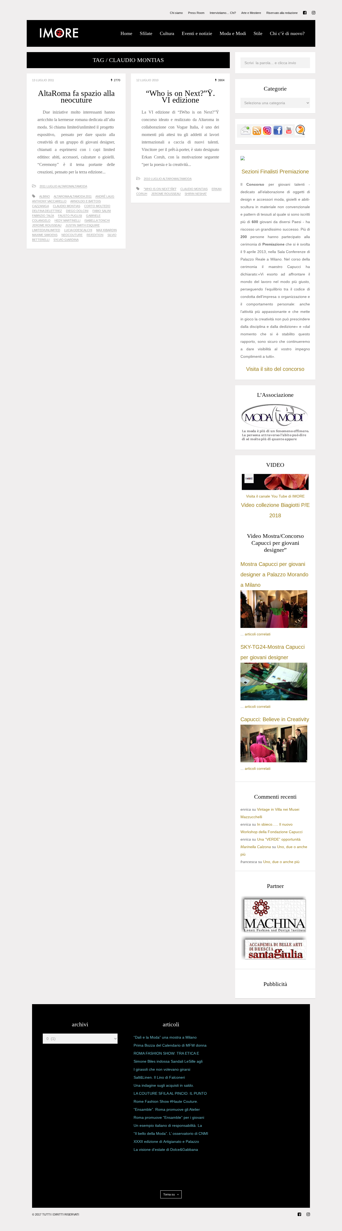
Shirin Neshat (196, 193)
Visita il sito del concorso (275, 369)
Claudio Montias (66, 206)
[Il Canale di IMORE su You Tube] (289, 134)
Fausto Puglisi (70, 215)
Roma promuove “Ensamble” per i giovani (169, 1117)
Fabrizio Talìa (43, 215)
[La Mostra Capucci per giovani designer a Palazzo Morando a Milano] (273, 626)
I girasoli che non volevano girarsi (162, 1069)
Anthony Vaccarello (49, 201)
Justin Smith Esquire (82, 225)
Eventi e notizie (197, 33)
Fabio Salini (101, 210)
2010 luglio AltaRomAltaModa (168, 178)
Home (126, 33)
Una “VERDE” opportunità (279, 839)
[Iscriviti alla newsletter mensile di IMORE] (245, 134)
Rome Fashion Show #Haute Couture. (166, 1101)
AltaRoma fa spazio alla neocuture (76, 96)
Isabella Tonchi (97, 220)
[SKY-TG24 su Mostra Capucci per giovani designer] (273, 699)
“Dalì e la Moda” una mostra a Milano (165, 1037)
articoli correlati (257, 634)
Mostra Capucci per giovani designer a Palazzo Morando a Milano (274, 574)
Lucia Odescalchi (78, 230)
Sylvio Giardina (66, 239)
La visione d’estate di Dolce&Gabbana (166, 1149)
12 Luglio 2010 (147, 80)
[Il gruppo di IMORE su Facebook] (278, 134)
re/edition (95, 234)
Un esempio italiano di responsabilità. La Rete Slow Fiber (168, 1126)
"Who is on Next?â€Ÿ (160, 189)
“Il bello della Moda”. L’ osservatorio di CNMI (171, 1133)
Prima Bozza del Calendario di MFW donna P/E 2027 (170, 1046)
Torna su (169, 1194)
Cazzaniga (40, 206)
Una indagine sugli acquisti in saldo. (164, 1085)
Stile (258, 33)
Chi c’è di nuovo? (287, 33)
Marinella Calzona (255, 847)
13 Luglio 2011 (43, 80)
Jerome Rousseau (46, 225)
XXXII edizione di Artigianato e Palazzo (166, 1141)
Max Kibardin (106, 230)
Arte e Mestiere (251, 12)
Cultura (167, 33)
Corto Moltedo (97, 206)
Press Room (196, 12)
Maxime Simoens (44, 234)
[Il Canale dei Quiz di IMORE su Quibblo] (300, 134)
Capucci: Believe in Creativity (274, 719)
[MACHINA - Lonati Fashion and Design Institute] (273, 931)
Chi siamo (176, 12)
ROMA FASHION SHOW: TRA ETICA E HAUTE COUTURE (166, 1054)
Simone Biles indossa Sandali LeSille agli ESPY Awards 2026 (168, 1062)
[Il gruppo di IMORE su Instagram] (267, 134)
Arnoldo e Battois (85, 201)
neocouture (72, 234)
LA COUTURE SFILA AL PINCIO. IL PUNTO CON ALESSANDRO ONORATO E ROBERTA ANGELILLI (170, 1094)
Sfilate (146, 33)
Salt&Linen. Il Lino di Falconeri (159, 1077)
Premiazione (294, 171)
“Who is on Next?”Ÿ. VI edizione (180, 96)
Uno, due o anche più (281, 862)
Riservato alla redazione (282, 12)
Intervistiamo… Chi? (223, 12)
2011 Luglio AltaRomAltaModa (63, 186)
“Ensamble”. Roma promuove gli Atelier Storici (167, 1110)
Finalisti (269, 171)
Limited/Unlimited (46, 230)
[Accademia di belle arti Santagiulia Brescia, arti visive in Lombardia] (273, 960)
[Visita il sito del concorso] (242, 159)
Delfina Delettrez (47, 210)
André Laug (104, 196)
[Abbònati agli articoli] (256, 134)
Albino (44, 196)
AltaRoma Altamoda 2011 (73, 196)
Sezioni (250, 171)
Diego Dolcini (77, 210)
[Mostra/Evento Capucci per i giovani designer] (273, 761)
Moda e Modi (233, 33)
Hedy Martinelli (67, 220)
